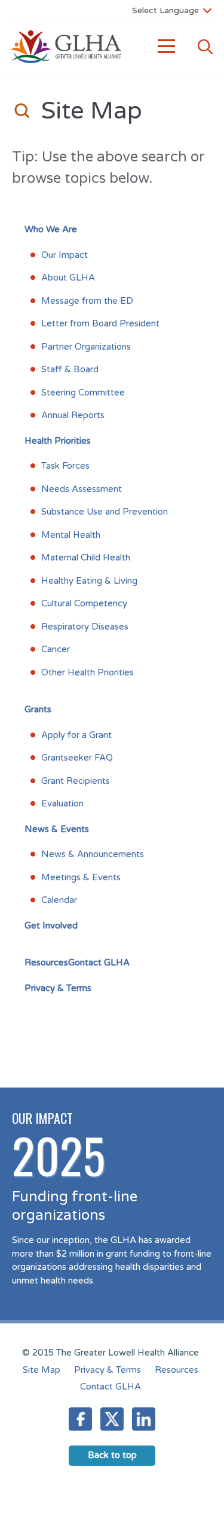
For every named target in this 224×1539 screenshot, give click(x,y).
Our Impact (64, 255)
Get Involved (51, 925)
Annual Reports (73, 415)
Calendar (59, 900)
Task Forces (65, 465)
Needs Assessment (81, 489)
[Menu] (167, 46)
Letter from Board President (100, 323)
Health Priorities (57, 440)
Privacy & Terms (57, 988)
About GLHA (68, 277)
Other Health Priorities (87, 672)
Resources (46, 962)
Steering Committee (83, 392)
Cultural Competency (84, 603)
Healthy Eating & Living (89, 580)
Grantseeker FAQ (77, 757)
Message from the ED (87, 300)
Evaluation (62, 803)
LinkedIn (143, 1419)
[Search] (205, 46)
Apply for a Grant (76, 735)
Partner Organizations (86, 346)
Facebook (80, 1419)
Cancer (55, 649)
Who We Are (50, 229)
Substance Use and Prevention (104, 511)
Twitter (112, 1419)
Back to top (112, 1455)
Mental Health (70, 534)
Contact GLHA (110, 1386)
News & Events (56, 829)
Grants (37, 709)
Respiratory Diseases (84, 626)
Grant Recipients (75, 780)
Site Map (41, 1369)
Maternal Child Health (85, 557)
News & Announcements (92, 854)
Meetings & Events (81, 877)
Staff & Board (70, 369)
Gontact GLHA (99, 962)
